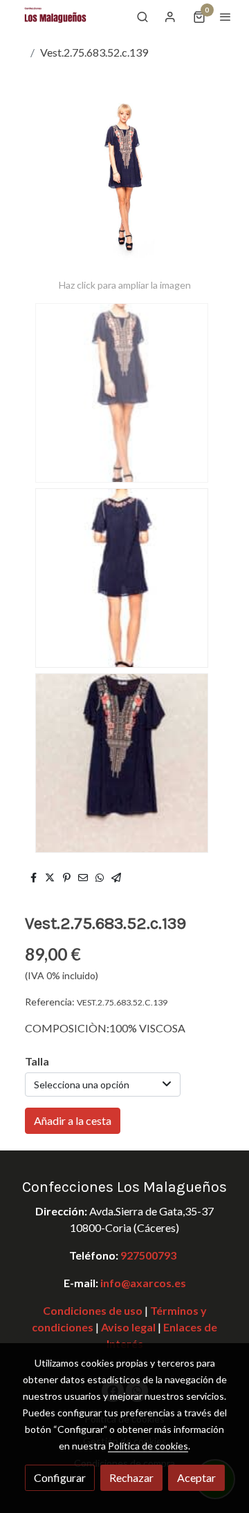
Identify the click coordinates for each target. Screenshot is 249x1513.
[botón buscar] (142, 16)
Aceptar (196, 1477)
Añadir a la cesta (72, 1120)
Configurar (60, 1477)
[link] (55, 16)
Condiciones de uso (92, 1310)
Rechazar (131, 1477)
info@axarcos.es (143, 1282)
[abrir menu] (225, 16)
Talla (37, 1061)
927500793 (148, 1255)
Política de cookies (148, 1446)
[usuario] (170, 16)
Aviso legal (127, 1326)
